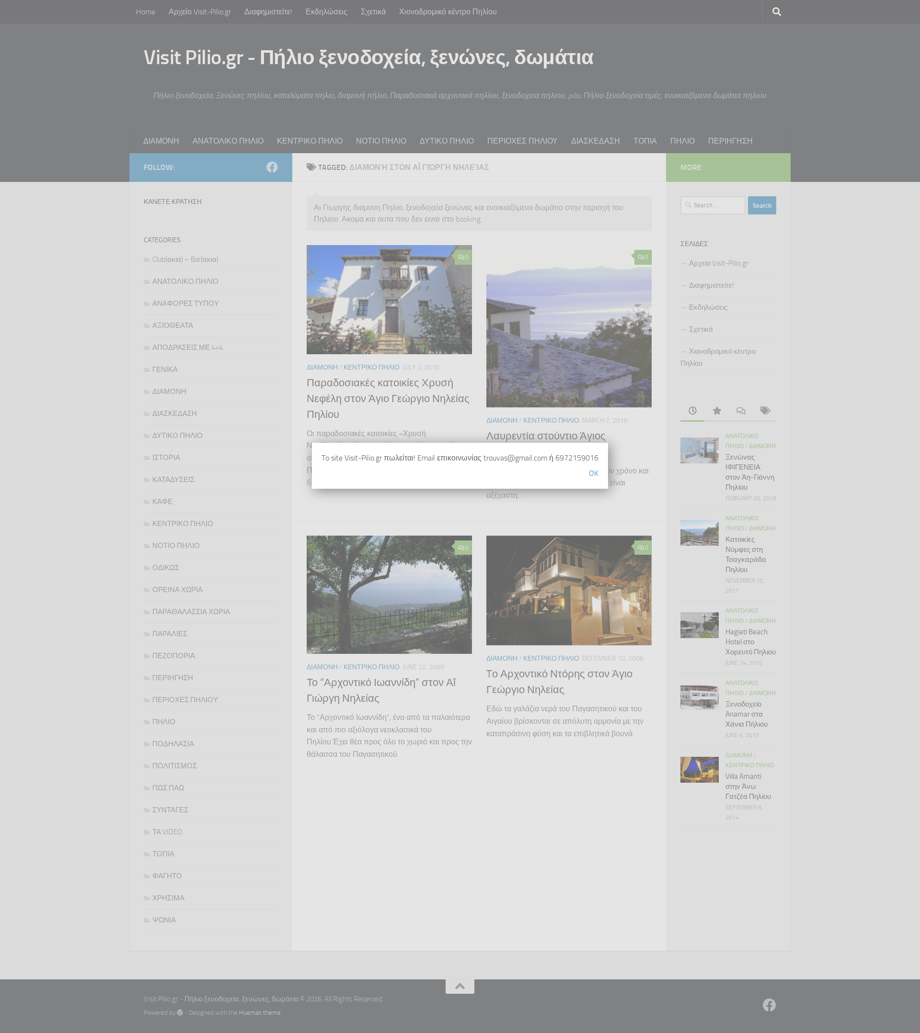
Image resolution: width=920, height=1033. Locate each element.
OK (593, 473)
